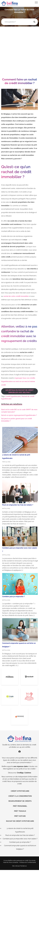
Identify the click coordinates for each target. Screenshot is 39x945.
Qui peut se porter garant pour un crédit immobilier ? (16, 420)
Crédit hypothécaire (13, 396)
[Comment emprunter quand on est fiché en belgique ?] (20, 629)
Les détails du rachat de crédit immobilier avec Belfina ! (20, 391)
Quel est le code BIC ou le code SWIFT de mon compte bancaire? (19, 411)
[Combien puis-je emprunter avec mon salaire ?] (20, 536)
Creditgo (20, 773)
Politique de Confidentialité (27, 862)
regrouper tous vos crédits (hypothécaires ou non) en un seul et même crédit (18, 381)
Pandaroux (23, 866)
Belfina (4, 766)
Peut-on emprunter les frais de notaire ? (17, 505)
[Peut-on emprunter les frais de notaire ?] (20, 491)
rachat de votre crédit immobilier (16, 296)
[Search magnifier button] (34, 21)
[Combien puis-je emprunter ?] (20, 584)
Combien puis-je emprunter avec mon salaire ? (20, 839)
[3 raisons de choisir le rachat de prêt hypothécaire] (20, 440)
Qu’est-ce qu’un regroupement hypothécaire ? (19, 415)
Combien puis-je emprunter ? (13, 596)
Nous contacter (13, 862)
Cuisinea (27, 773)
